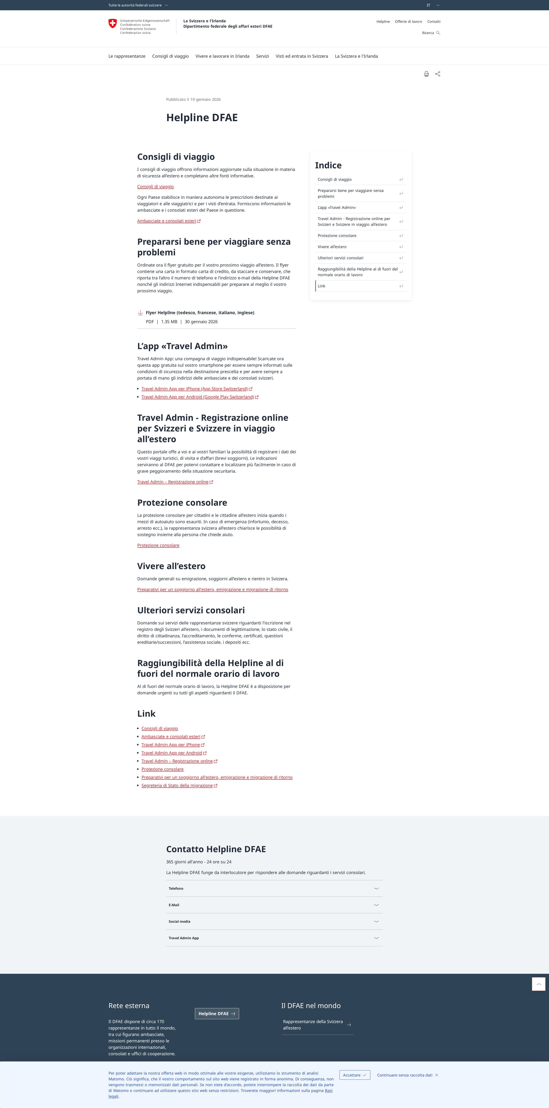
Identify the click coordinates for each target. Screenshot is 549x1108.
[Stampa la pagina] (426, 73)
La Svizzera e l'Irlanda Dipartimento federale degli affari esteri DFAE (227, 23)
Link (321, 285)
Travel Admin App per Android (172, 753)
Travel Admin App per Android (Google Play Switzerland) (198, 397)
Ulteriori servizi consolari (340, 257)
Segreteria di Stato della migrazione (177, 785)
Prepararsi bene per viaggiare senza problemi (351, 193)
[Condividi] (437, 73)
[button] (127, 56)
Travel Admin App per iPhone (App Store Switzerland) (195, 389)
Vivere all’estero (332, 246)
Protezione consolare (158, 545)
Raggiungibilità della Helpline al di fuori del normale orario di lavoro (358, 271)
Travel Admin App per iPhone (171, 745)
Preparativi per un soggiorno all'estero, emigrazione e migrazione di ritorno (212, 589)
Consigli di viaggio (155, 186)
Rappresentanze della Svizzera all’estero (313, 1025)
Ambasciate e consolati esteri (166, 221)
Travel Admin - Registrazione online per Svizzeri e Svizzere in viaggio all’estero (354, 221)
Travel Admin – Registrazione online (172, 482)
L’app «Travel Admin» (337, 207)
